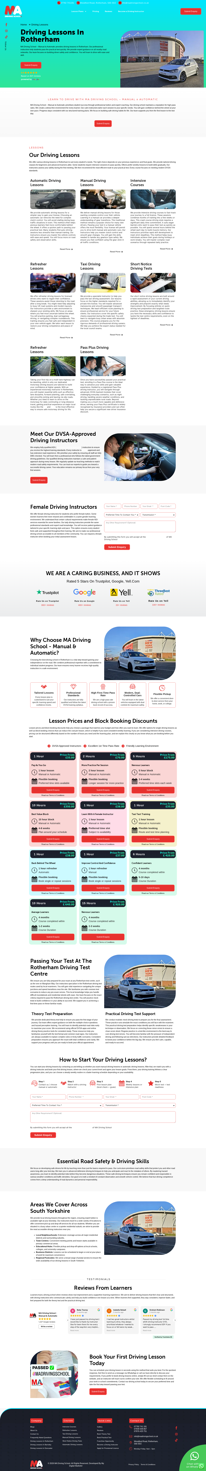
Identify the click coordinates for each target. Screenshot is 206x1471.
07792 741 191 (140, 1426)
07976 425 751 (140, 1431)
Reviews (108, 11)
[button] (175, 1320)
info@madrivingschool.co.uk (135, 3)
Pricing (96, 11)
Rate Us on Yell (121, 601)
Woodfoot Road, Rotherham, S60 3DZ (98, 3)
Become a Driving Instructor (131, 11)
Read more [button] (74, 1330)
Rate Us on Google (85, 601)
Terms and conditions (156, 537)
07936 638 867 (140, 1429)
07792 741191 (67, 3)
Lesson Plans (77, 11)
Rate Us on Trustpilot (47, 601)
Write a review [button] (46, 1326)
